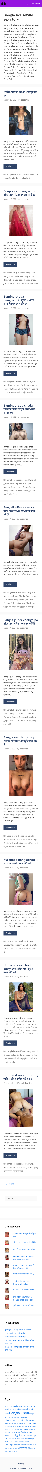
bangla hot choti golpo (24, 1426)
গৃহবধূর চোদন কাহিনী (10, 1058)
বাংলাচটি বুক (32, 1448)
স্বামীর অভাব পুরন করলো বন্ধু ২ (23, 1273)
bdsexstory (8, 1432)
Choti (23, 1432)
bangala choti (21, 1406)
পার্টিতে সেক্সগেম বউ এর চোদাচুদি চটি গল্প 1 (20, 93)
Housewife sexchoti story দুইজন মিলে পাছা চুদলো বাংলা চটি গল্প (18, 968)
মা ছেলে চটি (29, 606)
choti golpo (16, 1435)
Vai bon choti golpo (17, 843)
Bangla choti (12, 174)
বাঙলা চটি (6, 1451)
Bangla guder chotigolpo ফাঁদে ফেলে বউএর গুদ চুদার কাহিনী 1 (21, 621)
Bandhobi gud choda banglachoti (21, 272)
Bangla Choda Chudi (12, 1409)
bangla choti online (19, 1423)
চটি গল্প (34, 1444)
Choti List (26, 1436)
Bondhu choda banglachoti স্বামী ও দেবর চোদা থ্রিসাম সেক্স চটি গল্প (19, 299)
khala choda (20, 1439)
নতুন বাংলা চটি (11, 1448)
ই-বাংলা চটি (23, 1445)
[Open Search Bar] (27, 3)
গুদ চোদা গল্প (27, 720)
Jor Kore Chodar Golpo (14, 283)
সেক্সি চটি (15, 1451)
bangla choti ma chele (16, 941)
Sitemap (21, 1463)
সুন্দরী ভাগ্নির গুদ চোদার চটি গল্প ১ (23, 1305)
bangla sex (19, 1429)
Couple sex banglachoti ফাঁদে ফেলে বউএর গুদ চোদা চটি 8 (20, 193)
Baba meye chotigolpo (17, 835)
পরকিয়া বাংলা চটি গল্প (18, 1171)
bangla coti (12, 1426)
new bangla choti (22, 1441)
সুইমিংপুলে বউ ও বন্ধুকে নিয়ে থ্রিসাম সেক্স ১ (18, 1329)
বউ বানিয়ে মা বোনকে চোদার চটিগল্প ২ (24, 1242)
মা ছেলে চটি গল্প (20, 846)
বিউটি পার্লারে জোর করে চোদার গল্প (23, 1289)
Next (12, 1183)
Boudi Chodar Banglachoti (25, 596)
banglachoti (28, 1167)
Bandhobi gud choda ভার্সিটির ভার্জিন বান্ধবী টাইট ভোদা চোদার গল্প (19, 408)
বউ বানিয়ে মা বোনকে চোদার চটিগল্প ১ (24, 1249)
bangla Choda (30, 1406)
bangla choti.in (16, 1417)
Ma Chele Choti (16, 388)
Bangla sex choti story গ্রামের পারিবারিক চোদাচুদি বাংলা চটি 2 (20, 740)
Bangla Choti (19, 1413)
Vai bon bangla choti (12, 948)
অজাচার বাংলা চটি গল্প (31, 283)
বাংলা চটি (17, 1448)
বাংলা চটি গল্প (25, 1447)
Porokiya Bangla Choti (13, 717)
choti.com (28, 1432)
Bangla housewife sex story (16, 276)
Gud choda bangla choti (25, 490)
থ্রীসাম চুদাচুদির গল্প (29, 392)
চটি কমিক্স (30, 1445)
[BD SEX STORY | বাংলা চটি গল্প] (4, 3)
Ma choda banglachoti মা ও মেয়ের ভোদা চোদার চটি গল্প (21, 861)
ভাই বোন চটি (21, 606)
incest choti (12, 1439)
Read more (10, 166)
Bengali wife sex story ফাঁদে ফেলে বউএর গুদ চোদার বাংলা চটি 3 (19, 510)
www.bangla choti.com (12, 1445)
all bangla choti (11, 1406)
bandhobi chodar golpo (17, 479)
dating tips (32, 1436)
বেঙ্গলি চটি (11, 1451)
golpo (6, 1439)
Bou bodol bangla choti (19, 178)
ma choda (12, 1442)
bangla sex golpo (29, 1429)
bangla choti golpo (21, 1420)
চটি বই (6, 1448)
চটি (27, 1444)
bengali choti (16, 1432)
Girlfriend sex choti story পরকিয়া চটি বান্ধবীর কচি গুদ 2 (21, 1077)
